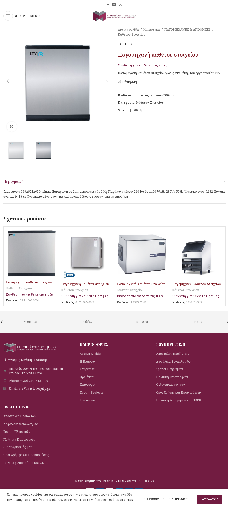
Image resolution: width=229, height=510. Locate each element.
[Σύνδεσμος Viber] (120, 4)
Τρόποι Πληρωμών (16, 431)
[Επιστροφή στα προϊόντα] (126, 44)
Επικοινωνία (89, 400)
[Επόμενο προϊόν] (131, 44)
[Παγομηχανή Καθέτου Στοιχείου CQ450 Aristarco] (142, 254)
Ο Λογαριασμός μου (17, 447)
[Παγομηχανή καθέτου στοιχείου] (31, 253)
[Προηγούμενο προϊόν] (120, 44)
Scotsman (31, 321)
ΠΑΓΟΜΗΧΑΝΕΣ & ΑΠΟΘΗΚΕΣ (187, 29)
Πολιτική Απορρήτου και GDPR (25, 463)
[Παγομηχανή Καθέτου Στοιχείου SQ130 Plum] (197, 254)
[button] (7, 81)
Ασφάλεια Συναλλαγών (20, 424)
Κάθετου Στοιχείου (131, 34)
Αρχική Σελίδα (90, 353)
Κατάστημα (151, 29)
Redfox (86, 321)
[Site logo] (114, 15)
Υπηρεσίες (87, 369)
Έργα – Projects (91, 392)
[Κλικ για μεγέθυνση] (12, 127)
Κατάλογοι (87, 384)
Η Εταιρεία (87, 361)
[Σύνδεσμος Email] (114, 4)
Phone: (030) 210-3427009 (28, 381)
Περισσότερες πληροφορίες (168, 499)
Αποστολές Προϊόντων (19, 416)
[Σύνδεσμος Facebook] (108, 4)
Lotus (198, 321)
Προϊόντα (87, 377)
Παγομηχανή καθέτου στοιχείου (29, 282)
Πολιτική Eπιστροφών (19, 439)
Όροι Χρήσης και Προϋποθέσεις (26, 455)
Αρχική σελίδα (128, 29)
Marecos (142, 321)
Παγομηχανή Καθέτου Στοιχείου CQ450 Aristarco (141, 286)
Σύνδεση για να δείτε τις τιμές (143, 65)
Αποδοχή (210, 499)
